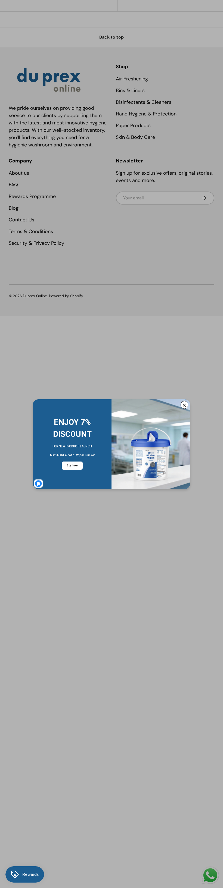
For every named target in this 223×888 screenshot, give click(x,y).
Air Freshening (132, 79)
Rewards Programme (32, 196)
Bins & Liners (130, 90)
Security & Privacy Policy (36, 243)
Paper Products (133, 125)
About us (19, 173)
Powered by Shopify (66, 296)
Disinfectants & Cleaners (143, 102)
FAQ (13, 184)
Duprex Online (35, 296)
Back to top (111, 37)
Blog (13, 208)
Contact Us (21, 219)
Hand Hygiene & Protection (146, 114)
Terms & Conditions (31, 231)
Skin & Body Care (135, 137)
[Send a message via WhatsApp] (210, 875)
